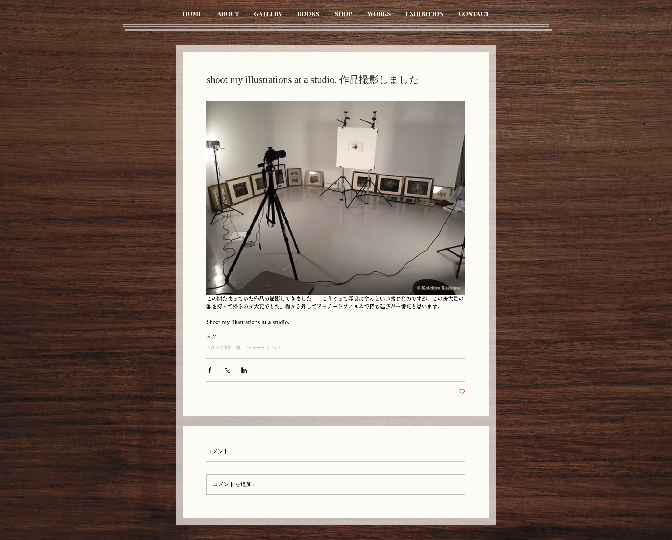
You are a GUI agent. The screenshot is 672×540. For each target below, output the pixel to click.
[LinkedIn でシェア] (244, 370)
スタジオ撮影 (219, 347)
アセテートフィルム (263, 347)
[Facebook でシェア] (209, 370)
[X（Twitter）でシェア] (227, 370)
